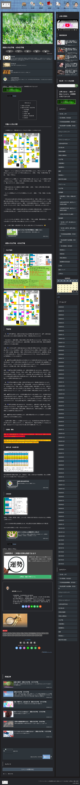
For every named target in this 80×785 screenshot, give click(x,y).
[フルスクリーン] (76, 29)
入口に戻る (66, 781)
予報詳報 (26, 111)
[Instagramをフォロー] (29, 606)
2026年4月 (61, 323)
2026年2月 (61, 330)
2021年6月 (61, 552)
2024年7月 (61, 405)
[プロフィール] (24, 4)
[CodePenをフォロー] (34, 606)
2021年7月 (61, 548)
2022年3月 (61, 516)
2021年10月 (62, 536)
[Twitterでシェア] (20, 642)
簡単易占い (61, 175)
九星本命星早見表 (63, 143)
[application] (67, 25)
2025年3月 (61, 374)
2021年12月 (62, 528)
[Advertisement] (28, 663)
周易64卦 (62, 254)
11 (61, 287)
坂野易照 (38, 633)
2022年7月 (61, 500)
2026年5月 (61, 319)
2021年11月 (62, 532)
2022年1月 (61, 524)
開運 (41, 635)
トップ (60, 135)
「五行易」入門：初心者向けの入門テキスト (68, 223)
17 (58, 289)
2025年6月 (61, 362)
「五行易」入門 (62, 114)
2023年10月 (62, 441)
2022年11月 (62, 485)
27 (67, 291)
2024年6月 (61, 409)
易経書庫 (62, 218)
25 (61, 291)
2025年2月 (61, 378)
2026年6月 (61, 315)
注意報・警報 (27, 113)
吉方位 (26, 633)
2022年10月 (62, 488)
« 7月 (58, 297)
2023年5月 (61, 461)
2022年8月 (61, 496)
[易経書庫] (49, 4)
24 (58, 291)
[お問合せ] (75, 4)
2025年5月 (61, 366)
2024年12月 (62, 386)
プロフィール (62, 184)
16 (76, 287)
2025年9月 (61, 350)
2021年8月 (61, 544)
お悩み (5, 633)
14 (70, 287)
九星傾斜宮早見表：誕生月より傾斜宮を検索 (68, 209)
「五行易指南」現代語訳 (65, 117)
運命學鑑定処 (18, 635)
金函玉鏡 (28, 635)
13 (67, 287)
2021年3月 (61, 564)
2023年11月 (62, 437)
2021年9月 (61, 540)
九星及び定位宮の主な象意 (66, 214)
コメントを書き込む (27, 769)
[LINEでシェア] (27, 642)
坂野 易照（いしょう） (17, 591)
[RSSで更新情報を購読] (40, 606)
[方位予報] (32, 4)
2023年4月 (61, 465)
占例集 (60, 265)
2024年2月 (61, 425)
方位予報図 (26, 109)
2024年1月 (61, 429)
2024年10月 (62, 394)
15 (73, 287)
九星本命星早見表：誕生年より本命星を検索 (68, 203)
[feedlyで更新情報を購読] (37, 606)
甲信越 (9, 635)
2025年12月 (62, 338)
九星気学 (9, 633)
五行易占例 (61, 147)
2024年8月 (61, 402)
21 (70, 289)
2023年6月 (61, 457)
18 (61, 289)
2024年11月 (62, 390)
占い (22, 633)
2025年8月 (61, 354)
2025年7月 (61, 358)
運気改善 (23, 635)
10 (58, 287)
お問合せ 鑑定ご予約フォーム (28, 577)
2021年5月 (61, 556)
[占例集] (58, 4)
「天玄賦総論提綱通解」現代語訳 (67, 121)
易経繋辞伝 (61, 167)
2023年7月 (61, 453)
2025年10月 (62, 346)
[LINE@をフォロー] (31, 606)
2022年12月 (62, 481)
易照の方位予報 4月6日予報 (28, 107)
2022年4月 (61, 512)
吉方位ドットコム (32, 633)
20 (67, 289)
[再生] (58, 29)
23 (76, 289)
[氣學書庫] (41, 4)
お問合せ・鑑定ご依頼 (73, 781)
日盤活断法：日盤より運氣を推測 (68, 197)
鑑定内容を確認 (62, 179)
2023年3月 (61, 469)
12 (64, 287)
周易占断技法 (63, 258)
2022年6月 (61, 504)
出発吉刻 (26, 117)
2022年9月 (61, 492)
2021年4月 (61, 560)
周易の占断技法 (62, 155)
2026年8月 (61, 307)
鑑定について (62, 269)
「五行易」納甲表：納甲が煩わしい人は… (68, 229)
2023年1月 (61, 477)
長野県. (37, 635)
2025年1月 (61, 382)
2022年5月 (61, 508)
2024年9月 (61, 398)
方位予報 (5, 630)
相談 (13, 635)
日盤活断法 (61, 163)
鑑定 (33, 635)
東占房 (5, 635)
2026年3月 (61, 326)
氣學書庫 (61, 192)
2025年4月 (61, 370)
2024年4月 (61, 417)
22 (73, 289)
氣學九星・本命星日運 (29, 115)
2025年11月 (62, 342)
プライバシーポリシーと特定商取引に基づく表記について (51, 781)
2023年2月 (61, 473)
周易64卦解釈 (62, 151)
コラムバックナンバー (64, 131)
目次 (26, 103)
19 (64, 289)
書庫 (60, 171)
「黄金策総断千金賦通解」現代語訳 (67, 126)
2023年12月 (62, 433)
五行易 (14, 633)
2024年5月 (61, 413)
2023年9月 (61, 445)
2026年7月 (61, 311)
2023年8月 (61, 449)
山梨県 (43, 633)
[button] (34, 642)
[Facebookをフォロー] (26, 606)
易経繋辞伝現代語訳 (65, 261)
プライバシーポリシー (64, 139)
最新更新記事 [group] (63, 35)
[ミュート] (74, 29)
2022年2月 (61, 520)
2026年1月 (61, 334)
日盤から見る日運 (26, 105)
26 (64, 291)
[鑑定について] (66, 4)
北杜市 (18, 633)
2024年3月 (61, 421)
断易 (47, 633)
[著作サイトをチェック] (23, 606)
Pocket (14, 96)
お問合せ (61, 273)
